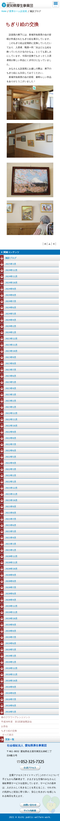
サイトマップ (31, 775)
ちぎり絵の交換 (9, 730)
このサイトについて (49, 775)
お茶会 (4, 726)
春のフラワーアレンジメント (15, 717)
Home (4, 11)
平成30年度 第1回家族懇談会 (16, 721)
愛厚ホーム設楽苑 (18, 11)
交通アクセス (16, 775)
